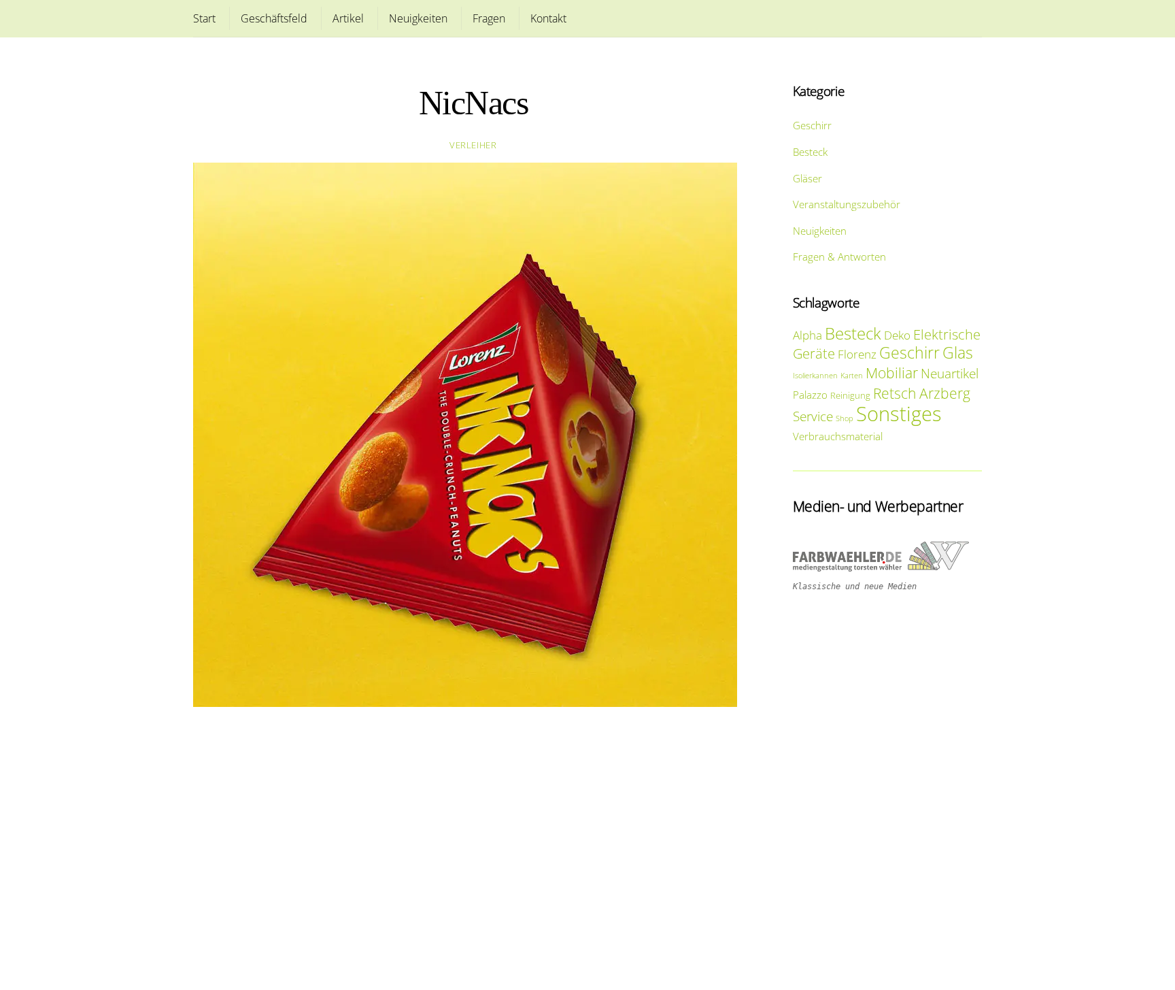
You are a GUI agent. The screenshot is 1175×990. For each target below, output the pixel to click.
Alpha (807, 335)
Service (813, 416)
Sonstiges (899, 413)
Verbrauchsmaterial (838, 436)
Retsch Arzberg (921, 393)
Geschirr (812, 125)
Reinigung (850, 395)
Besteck (810, 152)
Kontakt (548, 18)
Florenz (857, 354)
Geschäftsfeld (274, 18)
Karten (851, 375)
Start (204, 18)
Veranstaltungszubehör (846, 204)
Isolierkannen (815, 375)
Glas (957, 352)
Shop (844, 418)
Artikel (348, 18)
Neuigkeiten (418, 18)
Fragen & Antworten (839, 256)
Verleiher (473, 145)
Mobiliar (892, 372)
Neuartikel (949, 373)
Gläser (807, 178)
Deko (897, 335)
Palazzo (810, 394)
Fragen (489, 18)
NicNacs (473, 103)
